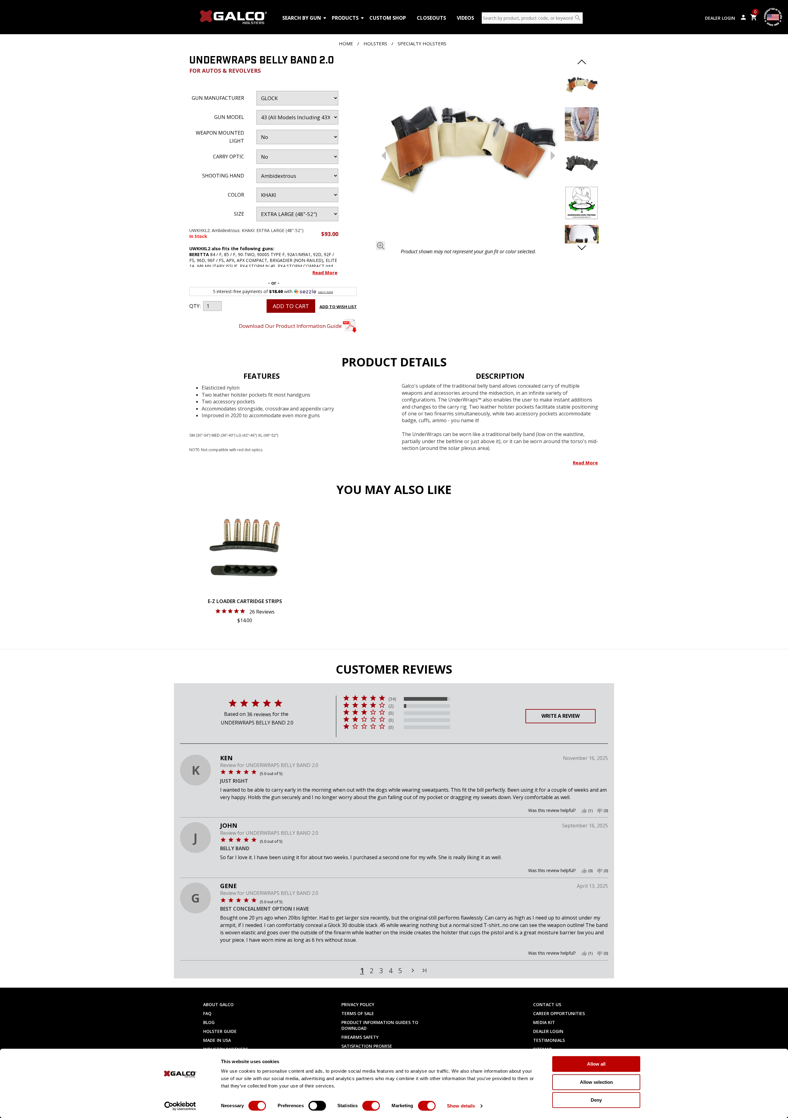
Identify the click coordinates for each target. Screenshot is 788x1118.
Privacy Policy (357, 1004)
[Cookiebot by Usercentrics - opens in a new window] (180, 1106)
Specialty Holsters (422, 43)
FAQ (207, 1013)
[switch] (317, 1106)
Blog (209, 1022)
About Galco (218, 1004)
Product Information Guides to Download (379, 1025)
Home (346, 43)
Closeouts (431, 17)
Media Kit (544, 1022)
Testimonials (549, 1040)
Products (345, 17)
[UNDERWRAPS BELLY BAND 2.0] (468, 150)
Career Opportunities (559, 1013)
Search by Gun (301, 17)
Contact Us (547, 1004)
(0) (391, 713)
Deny (596, 1100)
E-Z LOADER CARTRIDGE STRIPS (245, 602)
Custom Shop (387, 17)
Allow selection (596, 1082)
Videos (465, 17)
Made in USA (217, 1040)
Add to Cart (291, 306)
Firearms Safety (360, 1037)
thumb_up (584, 811)
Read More (324, 272)
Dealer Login (720, 18)
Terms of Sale (357, 1013)
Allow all (596, 1064)
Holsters (375, 43)
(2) (391, 706)
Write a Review (560, 715)
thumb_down (599, 811)
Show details (461, 1105)
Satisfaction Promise (366, 1046)
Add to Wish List (338, 306)
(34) (392, 698)
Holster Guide (220, 1031)
